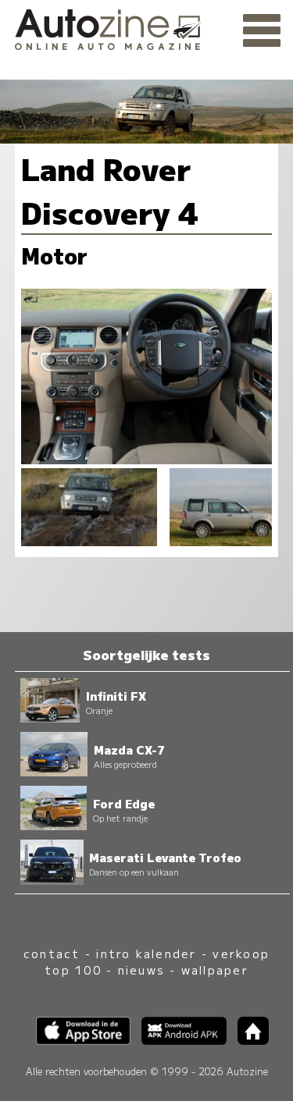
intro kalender (146, 953)
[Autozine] (146, 27)
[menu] (261, 31)
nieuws (141, 969)
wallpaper (214, 969)
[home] (248, 1040)
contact (51, 953)
